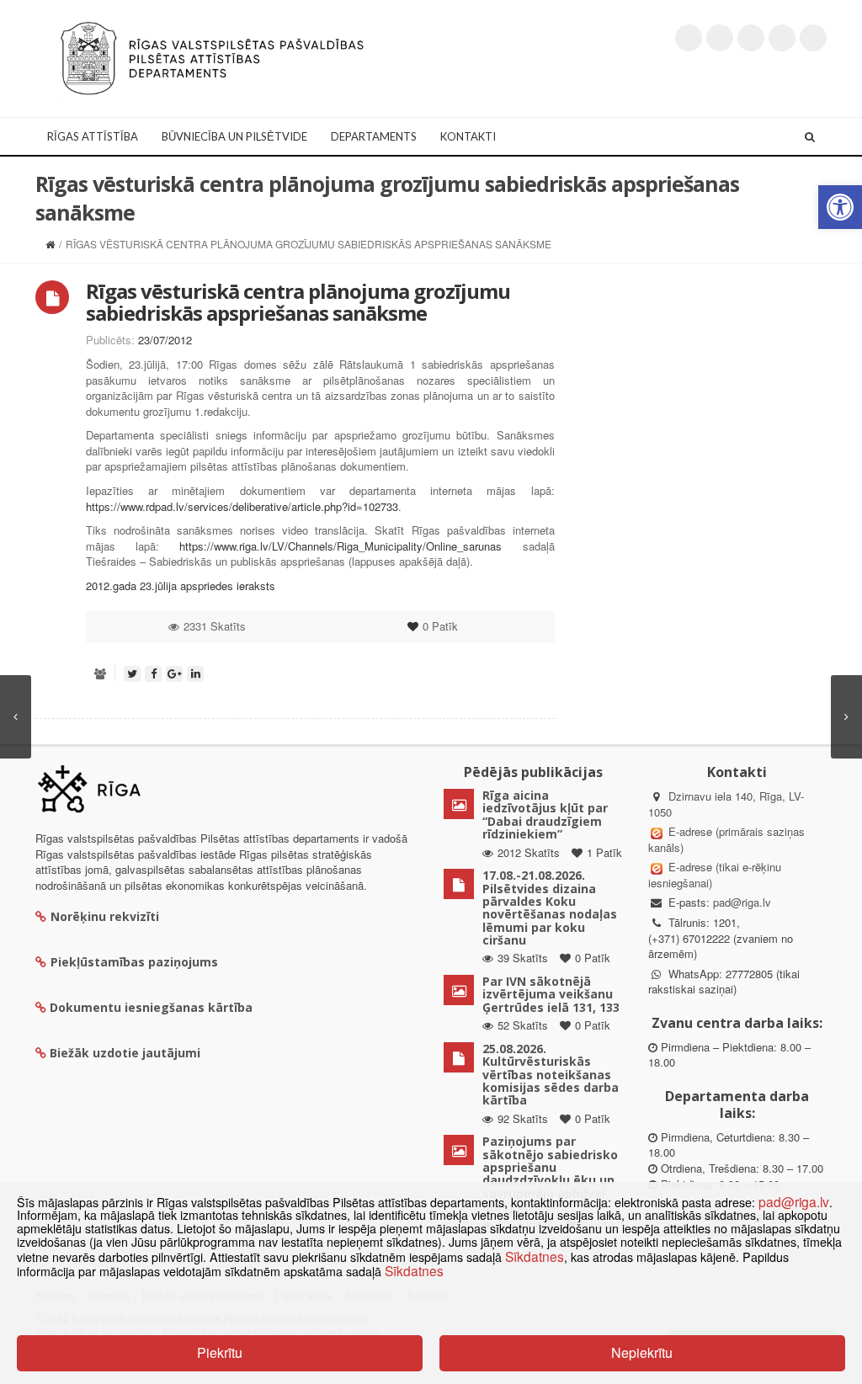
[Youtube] (750, 37)
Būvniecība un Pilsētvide (234, 136)
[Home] (50, 244)
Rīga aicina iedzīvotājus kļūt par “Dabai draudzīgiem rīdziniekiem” (545, 814)
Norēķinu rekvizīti (105, 916)
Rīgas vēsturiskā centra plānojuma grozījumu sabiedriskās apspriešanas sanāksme (298, 302)
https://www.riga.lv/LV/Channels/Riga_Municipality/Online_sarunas (340, 546)
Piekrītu (219, 1352)
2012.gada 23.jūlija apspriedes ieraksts (180, 586)
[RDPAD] (212, 57)
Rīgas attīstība (92, 136)
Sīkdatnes (534, 1256)
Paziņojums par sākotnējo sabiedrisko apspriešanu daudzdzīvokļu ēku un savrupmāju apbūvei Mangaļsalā (550, 1173)
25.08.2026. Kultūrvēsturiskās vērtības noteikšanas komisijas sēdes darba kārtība (550, 1075)
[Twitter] (688, 37)
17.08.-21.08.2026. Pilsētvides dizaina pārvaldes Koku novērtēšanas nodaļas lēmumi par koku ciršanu (549, 907)
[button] (840, 207)
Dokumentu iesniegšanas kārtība (151, 1007)
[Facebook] (719, 37)
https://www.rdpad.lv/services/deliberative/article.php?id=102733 (242, 506)
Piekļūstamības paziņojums (134, 962)
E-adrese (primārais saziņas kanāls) (726, 839)
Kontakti (468, 136)
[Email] (813, 37)
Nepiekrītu (642, 1352)
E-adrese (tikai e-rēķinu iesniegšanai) (714, 875)
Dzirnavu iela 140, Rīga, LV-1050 (726, 804)
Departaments (374, 136)
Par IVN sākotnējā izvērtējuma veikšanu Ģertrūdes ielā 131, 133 (551, 994)
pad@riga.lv (742, 902)
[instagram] (782, 37)
